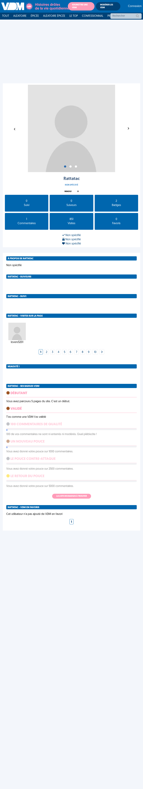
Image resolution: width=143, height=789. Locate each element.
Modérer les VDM (106, 6)
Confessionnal (92, 16)
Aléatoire (20, 16)
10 (95, 352)
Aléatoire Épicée (54, 16)
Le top (73, 16)
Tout (5, 16)
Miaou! (68, 192)
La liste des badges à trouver (71, 496)
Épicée (35, 16)
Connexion (135, 6)
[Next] (102, 352)
